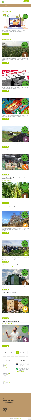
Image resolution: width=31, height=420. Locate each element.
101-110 (12, 355)
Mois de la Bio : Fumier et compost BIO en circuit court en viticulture (10, 121)
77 (23, 352)
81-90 (4, 355)
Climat (3, 371)
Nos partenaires (5, 408)
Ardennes (4, 365)
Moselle (4, 384)
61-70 (5, 352)
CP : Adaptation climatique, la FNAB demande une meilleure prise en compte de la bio (24, 369)
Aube (3, 366)
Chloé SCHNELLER (9, 11)
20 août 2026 (18, 366)
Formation (4, 377)
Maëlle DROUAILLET (9, 294)
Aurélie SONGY (8, 266)
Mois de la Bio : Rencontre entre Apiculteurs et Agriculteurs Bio (10, 292)
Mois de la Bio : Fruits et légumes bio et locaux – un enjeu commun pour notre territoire (13, 93)
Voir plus (4, 33)
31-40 (20, 349)
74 (14, 352)
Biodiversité (4, 367)
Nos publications (5, 409)
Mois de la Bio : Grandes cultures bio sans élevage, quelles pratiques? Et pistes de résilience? (14, 37)
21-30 (16, 349)
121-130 (20, 355)
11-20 (12, 349)
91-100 (8, 355)
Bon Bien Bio (4, 368)
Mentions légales (5, 414)
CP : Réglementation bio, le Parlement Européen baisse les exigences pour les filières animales (8, 403)
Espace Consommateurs (6, 412)
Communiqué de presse (6, 373)
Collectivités (4, 372)
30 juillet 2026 (18, 371)
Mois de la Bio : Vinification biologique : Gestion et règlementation (10, 321)
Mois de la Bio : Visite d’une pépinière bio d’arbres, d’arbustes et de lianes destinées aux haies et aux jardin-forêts (15, 206)
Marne (3, 381)
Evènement (4, 375)
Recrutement (4, 415)
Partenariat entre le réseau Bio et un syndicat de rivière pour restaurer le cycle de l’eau (24, 364)
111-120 (16, 355)
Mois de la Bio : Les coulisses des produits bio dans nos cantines (10, 149)
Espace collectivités (5, 411)
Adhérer (26, 1)
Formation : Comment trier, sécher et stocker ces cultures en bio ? (10, 264)
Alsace (3, 363)
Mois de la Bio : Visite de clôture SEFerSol (7, 235)
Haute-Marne (4, 379)
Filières (3, 376)
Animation (4, 364)
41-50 (23, 349)
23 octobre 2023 (4, 11)
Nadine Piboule (22, 371)
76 (20, 352)
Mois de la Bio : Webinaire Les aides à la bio (7, 9)
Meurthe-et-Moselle (5, 382)
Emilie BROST (8, 323)
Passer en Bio (4, 410)
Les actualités (4, 407)
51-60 (27, 349)
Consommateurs (5, 374)
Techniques (4, 385)
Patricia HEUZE (22, 366)
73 (11, 352)
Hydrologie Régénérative (6, 380)
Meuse (3, 383)
